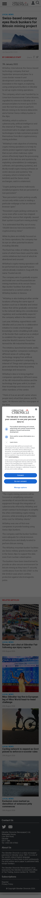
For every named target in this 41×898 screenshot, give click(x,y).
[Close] (36, 409)
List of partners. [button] (14, 457)
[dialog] (20, 449)
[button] (20, 442)
